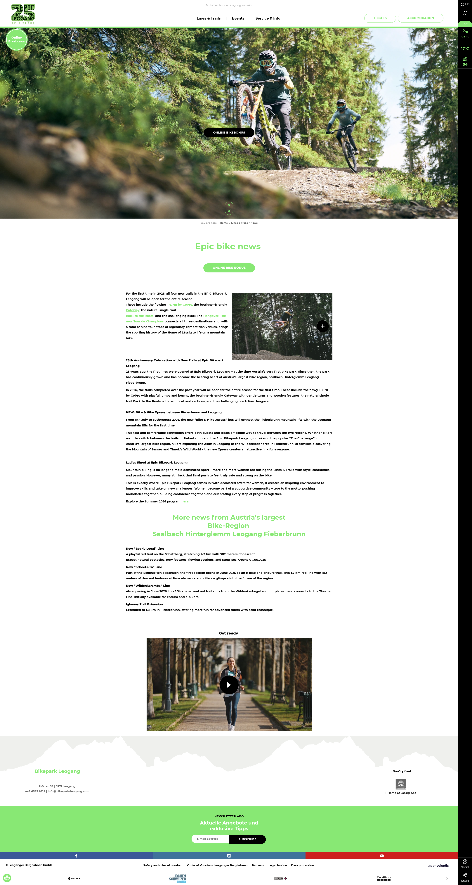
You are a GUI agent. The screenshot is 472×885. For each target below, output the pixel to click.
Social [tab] (465, 867)
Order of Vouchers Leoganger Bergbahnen (217, 865)
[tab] (465, 4)
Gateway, (133, 310)
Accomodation (420, 18)
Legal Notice (277, 865)
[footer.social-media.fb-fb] (76, 855)
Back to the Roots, (140, 315)
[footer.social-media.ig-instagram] (229, 855)
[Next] (447, 878)
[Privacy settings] (7, 878)
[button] (229, 684)
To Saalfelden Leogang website (231, 5)
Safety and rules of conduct (163, 865)
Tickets (380, 18)
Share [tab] (465, 881)
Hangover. (211, 315)
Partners (258, 865)
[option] (229, 878)
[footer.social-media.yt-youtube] (382, 855)
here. (185, 501)
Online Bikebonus (229, 132)
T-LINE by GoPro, (180, 304)
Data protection (302, 865)
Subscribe (247, 839)
